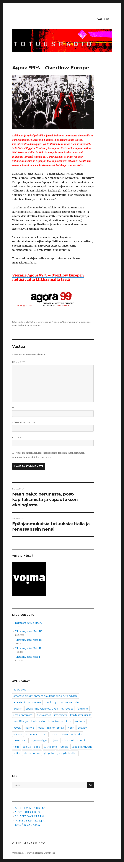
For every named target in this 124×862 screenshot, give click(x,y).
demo (68, 322)
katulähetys (20, 721)
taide (16, 746)
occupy (82, 727)
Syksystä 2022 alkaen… (29, 622)
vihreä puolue (32, 753)
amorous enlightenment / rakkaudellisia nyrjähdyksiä (45, 696)
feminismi (82, 708)
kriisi (68, 721)
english (17, 708)
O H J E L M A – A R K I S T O (31, 807)
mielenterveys (55, 727)
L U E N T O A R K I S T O (29, 816)
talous (27, 746)
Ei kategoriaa (44, 322)
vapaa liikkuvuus (82, 746)
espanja (76, 322)
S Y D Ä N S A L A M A (27, 824)
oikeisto (18, 734)
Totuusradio (18, 853)
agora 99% (59, 322)
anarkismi (19, 702)
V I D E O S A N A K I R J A (29, 820)
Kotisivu (17, 437)
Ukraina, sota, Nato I (27, 656)
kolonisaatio (55, 721)
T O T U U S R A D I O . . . (29, 812)
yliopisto (49, 753)
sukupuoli (68, 740)
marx (41, 727)
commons (66, 702)
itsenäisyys (60, 715)
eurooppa (86, 322)
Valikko (103, 19)
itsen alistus (44, 715)
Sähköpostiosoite (24, 422)
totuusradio (17, 322)
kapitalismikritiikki (80, 715)
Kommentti (19, 362)
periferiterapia (59, 734)
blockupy (51, 702)
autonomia (34, 702)
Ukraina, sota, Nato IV (28, 631)
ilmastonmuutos (23, 715)
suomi (81, 740)
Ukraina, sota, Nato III (28, 639)
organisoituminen (20, 325)
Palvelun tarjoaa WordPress (41, 853)
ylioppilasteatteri (67, 753)
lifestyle (29, 727)
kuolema (80, 721)
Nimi (14, 407)
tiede (37, 746)
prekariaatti (36, 325)
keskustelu (38, 721)
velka (16, 753)
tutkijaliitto (50, 746)
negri (71, 727)
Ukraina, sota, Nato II (28, 648)
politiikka (76, 734)
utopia (64, 746)
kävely (17, 727)
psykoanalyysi (39, 740)
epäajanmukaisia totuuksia (42, 708)
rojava (54, 740)
